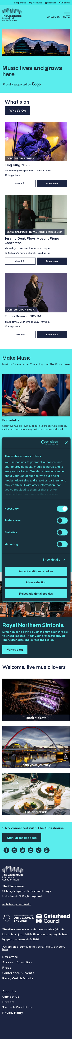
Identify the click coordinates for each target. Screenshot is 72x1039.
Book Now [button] (52, 183)
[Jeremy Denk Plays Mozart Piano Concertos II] (36, 230)
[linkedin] (30, 850)
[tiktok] (38, 850)
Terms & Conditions (17, 1007)
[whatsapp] (47, 850)
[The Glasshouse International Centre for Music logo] (12, 14)
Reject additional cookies (36, 593)
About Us (9, 991)
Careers (8, 1002)
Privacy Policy (12, 1013)
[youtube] (22, 850)
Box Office (10, 957)
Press (6, 967)
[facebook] (6, 850)
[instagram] (14, 850)
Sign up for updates (22, 838)
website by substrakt (16, 904)
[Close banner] (66, 442)
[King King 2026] (36, 154)
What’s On (53, 17)
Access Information (17, 962)
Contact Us (10, 996)
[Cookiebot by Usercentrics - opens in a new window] (43, 442)
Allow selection (36, 582)
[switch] (62, 520)
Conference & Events (18, 973)
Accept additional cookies (36, 571)
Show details (51, 559)
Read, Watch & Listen (18, 978)
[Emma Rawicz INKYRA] (36, 305)
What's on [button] (15, 649)
